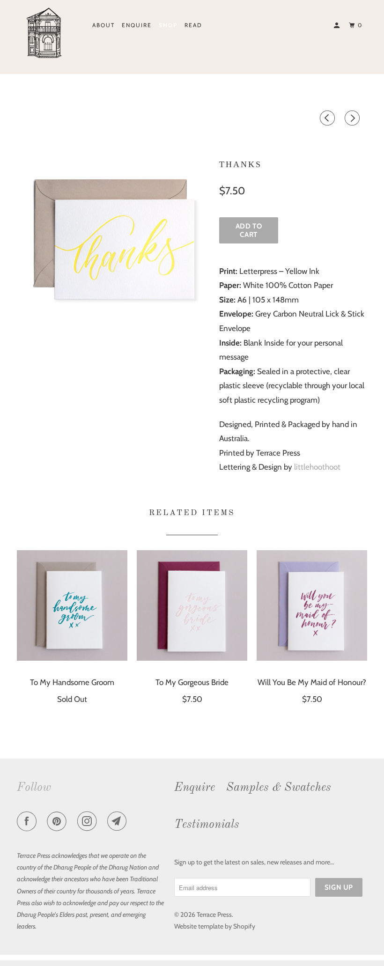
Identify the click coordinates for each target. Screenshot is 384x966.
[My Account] (337, 25)
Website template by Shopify (214, 926)
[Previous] (329, 120)
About (103, 25)
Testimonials (206, 825)
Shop (168, 25)
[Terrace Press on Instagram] (89, 822)
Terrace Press (214, 914)
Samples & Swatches (278, 788)
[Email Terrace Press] (119, 822)
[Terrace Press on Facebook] (28, 822)
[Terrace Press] (46, 34)
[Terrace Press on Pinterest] (58, 822)
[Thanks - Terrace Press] (113, 242)
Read (193, 25)
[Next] (353, 120)
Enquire (137, 25)
